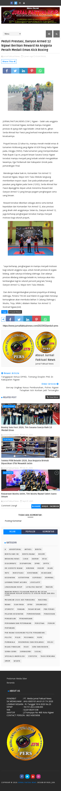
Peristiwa (39, 623)
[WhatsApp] (28, 2)
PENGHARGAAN (25, 619)
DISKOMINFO (10, 563)
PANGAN (21, 609)
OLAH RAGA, (41, 56)
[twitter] (15, 3)
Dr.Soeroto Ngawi (14, 568)
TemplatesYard (58, 783)
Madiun (49, 587)
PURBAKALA (10, 642)
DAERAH (35, 559)
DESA (44, 559)
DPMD (37, 563)
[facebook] (11, 3)
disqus (45, 506)
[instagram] (19, 3)
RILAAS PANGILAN (12, 647)
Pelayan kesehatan (14, 614)
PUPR (39, 637)
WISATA (17, 661)
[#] (32, 2)
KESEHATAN (10, 578)
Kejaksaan (46, 573)
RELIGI (50, 642)
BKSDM (41, 554)
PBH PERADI (49, 609)
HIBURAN (30, 568)
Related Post (9, 397)
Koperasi (37, 578)
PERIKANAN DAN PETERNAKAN (18, 623)
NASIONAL (42, 600)
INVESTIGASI (18, 573)
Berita (38, 549)
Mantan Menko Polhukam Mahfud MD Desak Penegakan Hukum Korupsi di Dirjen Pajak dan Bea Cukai (30, 593)
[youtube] (24, 3)
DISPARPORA (25, 563)
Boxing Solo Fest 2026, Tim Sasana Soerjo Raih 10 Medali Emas (26, 429)
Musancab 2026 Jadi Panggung (20, 600)
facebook (54, 506)
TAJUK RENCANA (48, 656)
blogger (36, 506)
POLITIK (8, 637)
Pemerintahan (33, 614)
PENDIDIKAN (49, 614)
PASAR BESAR (34, 609)
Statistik (32, 656)
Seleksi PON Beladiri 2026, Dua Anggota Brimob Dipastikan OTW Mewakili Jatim (25, 462)
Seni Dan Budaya (40, 647)
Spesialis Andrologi (15, 656)
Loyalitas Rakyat (34, 587)
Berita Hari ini (12, 554)
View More (53, 397)
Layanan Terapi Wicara (16, 582)
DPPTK (46, 563)
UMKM (7, 661)
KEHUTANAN (32, 573)
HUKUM (41, 568)
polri (18, 637)
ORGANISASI (41, 605)
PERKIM (51, 623)
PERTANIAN (10, 628)
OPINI (30, 605)
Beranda (10, 682)
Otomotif (9, 609)
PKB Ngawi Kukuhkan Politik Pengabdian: (25, 633)
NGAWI (8, 605)
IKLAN (12, 531)
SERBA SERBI (11, 652)
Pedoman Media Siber (17, 678)
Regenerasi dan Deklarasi (31, 642)
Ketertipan (23, 578)
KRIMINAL (49, 578)
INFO (7, 573)
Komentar (48, 531)
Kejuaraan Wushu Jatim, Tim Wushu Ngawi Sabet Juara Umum (28, 495)
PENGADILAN (10, 619)
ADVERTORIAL (15, 549)
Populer (30, 531)
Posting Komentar (13, 520)
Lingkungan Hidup (13, 587)
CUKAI (25, 559)
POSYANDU (29, 637)
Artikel (28, 549)
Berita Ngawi (9, 406)
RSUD (26, 647)
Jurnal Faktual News (27, 782)
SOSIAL (38, 652)
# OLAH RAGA (15, 312)
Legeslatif (35, 582)
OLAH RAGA (8, 439)
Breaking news (12, 559)
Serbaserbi (25, 652)
